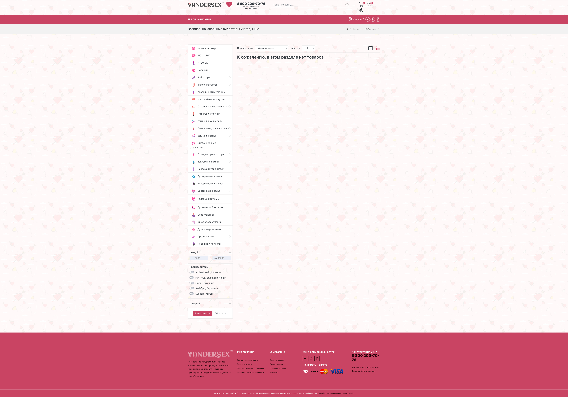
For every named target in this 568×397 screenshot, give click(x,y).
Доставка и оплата (278, 368)
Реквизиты (274, 372)
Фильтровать (202, 313)
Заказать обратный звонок (365, 367)
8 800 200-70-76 (251, 4)
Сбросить (220, 313)
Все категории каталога (247, 360)
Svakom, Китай (204, 293)
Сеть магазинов (277, 360)
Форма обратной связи (363, 371)
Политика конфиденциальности (250, 372)
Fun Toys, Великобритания (210, 277)
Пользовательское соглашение (250, 368)
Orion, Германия (204, 283)
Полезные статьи (244, 364)
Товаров (295, 48)
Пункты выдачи (276, 364)
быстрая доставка (210, 372)
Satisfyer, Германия (206, 288)
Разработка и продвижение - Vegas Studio (336, 393)
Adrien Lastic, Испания (208, 272)
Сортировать (245, 48)
